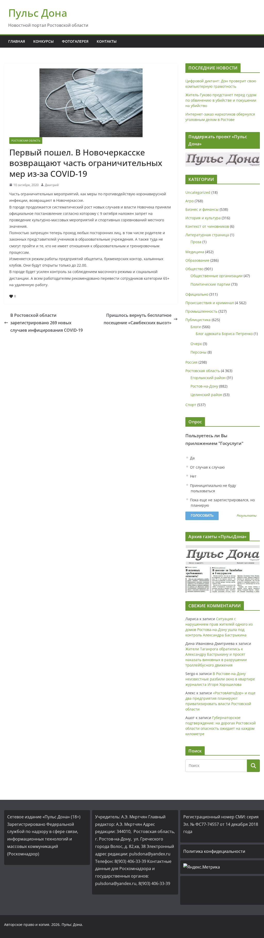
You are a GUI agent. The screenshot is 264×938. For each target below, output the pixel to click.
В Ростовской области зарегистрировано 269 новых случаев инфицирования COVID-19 (46, 322)
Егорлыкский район (208, 377)
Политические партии (210, 284)
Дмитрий (52, 185)
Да (192, 457)
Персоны (199, 352)
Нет (192, 476)
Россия (191, 362)
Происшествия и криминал (209, 302)
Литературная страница (207, 234)
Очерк (196, 343)
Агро (189, 200)
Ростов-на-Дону (204, 386)
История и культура (203, 217)
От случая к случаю (207, 467)
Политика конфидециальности (214, 851)
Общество (194, 268)
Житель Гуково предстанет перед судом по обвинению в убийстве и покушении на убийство (220, 100)
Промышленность (201, 311)
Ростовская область (25, 140)
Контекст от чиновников (207, 226)
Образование (197, 260)
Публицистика (198, 319)
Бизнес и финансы (202, 209)
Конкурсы (43, 41)
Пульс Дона (37, 13)
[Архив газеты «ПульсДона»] (222, 569)
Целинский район (206, 394)
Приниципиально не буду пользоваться (212, 488)
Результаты (247, 516)
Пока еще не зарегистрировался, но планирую (222, 502)
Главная (16, 41)
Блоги (196, 326)
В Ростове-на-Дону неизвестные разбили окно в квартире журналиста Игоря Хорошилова (220, 679)
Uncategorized (197, 192)
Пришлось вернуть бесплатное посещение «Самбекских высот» (137, 319)
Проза (196, 241)
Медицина (194, 251)
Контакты (107, 41)
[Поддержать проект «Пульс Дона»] (222, 159)
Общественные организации (217, 275)
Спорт (190, 404)
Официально (196, 294)
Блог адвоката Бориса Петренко (224, 333)
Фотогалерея (75, 41)
